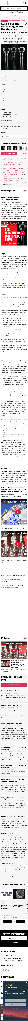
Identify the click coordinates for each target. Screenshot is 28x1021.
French (5, 128)
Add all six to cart (9, 153)
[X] (12, 970)
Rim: (3, 84)
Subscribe (14, 942)
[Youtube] (9, 970)
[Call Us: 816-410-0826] (23, 2)
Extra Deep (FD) (7, 117)
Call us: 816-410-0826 (9, 956)
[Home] (1, 18)
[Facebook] (2, 970)
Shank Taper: (7, 121)
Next (13, 876)
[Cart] (26, 2)
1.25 (4, 89)
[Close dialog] (26, 982)
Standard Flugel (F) (8, 112)
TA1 (4, 103)
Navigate (8, 977)
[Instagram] (5, 970)
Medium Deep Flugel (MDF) (10, 114)
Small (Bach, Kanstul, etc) (9, 124)
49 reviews (15, 32)
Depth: (4, 109)
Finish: (4, 132)
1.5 (4, 92)
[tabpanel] (19, 906)
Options (16, 166)
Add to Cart (20, 921)
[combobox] (7, 1004)
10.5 (4, 105)
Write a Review (23, 32)
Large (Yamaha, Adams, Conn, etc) (11, 126)
